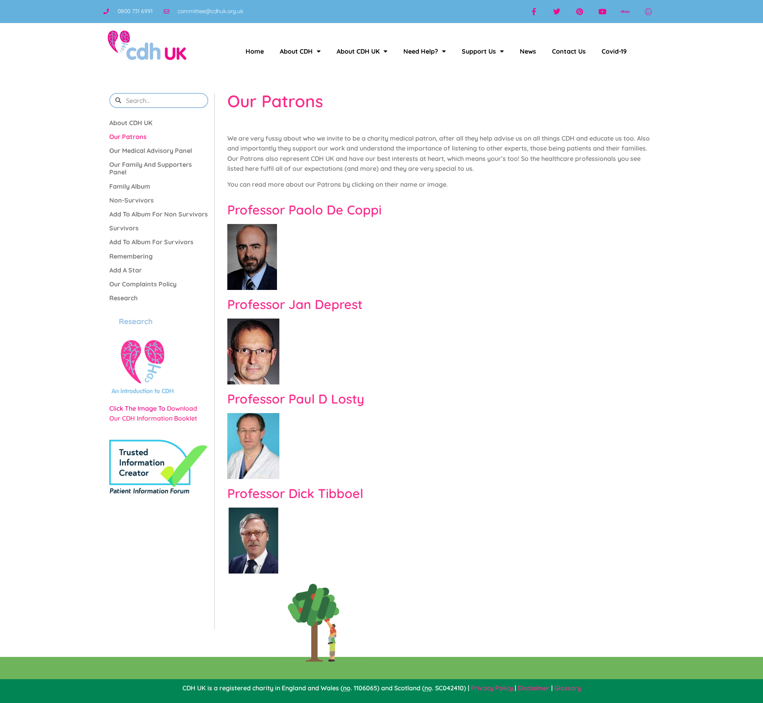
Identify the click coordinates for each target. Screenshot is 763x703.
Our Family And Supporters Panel (150, 168)
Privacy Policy (492, 688)
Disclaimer (534, 688)
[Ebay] (625, 11)
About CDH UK (358, 51)
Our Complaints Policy (142, 284)
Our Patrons (128, 137)
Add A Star (125, 270)
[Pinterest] (579, 11)
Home (255, 51)
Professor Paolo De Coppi (304, 210)
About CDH (296, 51)
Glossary (567, 688)
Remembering (131, 256)
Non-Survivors (131, 200)
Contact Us (569, 51)
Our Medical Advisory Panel (150, 151)
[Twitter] (556, 11)
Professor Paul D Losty (295, 399)
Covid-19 (614, 51)
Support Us (479, 51)
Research (123, 298)
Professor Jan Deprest (294, 304)
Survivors (124, 228)
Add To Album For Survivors (151, 242)
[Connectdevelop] (648, 11)
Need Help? (420, 51)
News (528, 51)
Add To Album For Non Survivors (158, 214)
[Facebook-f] (533, 11)
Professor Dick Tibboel (295, 493)
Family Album (129, 186)
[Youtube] (602, 11)
